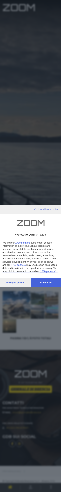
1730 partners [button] (22, 242)
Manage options (15, 282)
